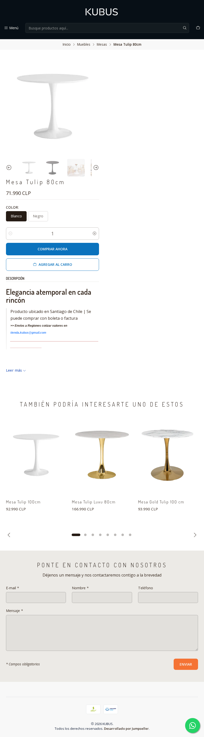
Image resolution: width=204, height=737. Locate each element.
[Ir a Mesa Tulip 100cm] (36, 455)
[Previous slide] (9, 168)
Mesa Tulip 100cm (23, 501)
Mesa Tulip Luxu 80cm (94, 501)
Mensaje (14, 610)
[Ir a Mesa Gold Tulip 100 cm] (168, 455)
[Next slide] (95, 168)
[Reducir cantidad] (10, 234)
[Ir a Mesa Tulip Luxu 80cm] (102, 455)
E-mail (12, 588)
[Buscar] (185, 28)
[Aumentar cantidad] (94, 234)
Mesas (102, 44)
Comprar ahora (52, 249)
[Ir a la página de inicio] (102, 12)
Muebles (83, 44)
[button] (76, 535)
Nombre (80, 588)
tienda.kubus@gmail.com (28, 332)
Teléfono (145, 588)
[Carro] (198, 28)
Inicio (67, 44)
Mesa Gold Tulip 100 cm (161, 501)
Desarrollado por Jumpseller (126, 728)
